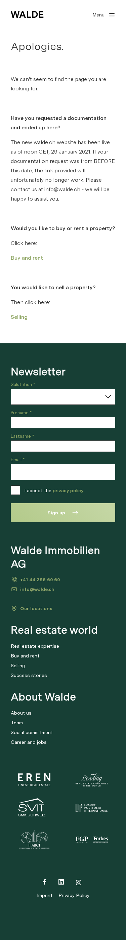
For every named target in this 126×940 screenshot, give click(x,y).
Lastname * (22, 436)
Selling (19, 317)
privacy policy (68, 490)
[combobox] (63, 397)
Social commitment (32, 732)
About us (21, 713)
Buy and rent (27, 258)
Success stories (29, 675)
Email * (18, 459)
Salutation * (23, 384)
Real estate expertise (35, 646)
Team (17, 722)
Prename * (21, 412)
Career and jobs (29, 742)
